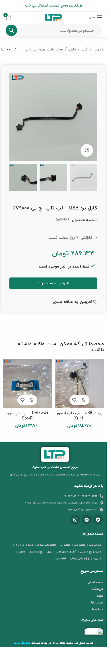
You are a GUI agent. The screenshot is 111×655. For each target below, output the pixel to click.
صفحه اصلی (95, 582)
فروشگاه (97, 589)
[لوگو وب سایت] (53, 17)
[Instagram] (75, 520)
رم (17, 545)
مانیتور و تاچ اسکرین (90, 551)
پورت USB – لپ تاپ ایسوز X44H (79, 415)
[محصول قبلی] (15, 49)
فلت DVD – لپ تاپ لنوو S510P (27, 415)
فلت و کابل (78, 49)
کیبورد (21, 551)
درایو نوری (27, 545)
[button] (84, 400)
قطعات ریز (65, 545)
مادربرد (97, 558)
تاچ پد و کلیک (36, 551)
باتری (49, 551)
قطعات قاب (79, 545)
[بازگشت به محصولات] (8, 49)
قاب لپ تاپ (95, 545)
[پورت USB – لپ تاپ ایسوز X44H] (79, 383)
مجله (100, 596)
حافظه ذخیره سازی (46, 545)
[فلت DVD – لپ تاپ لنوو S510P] (27, 383)
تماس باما (97, 603)
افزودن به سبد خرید (53, 283)
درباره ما (97, 609)
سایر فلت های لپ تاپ (43, 49)
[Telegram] (87, 520)
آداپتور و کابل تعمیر (66, 551)
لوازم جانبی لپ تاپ (80, 558)
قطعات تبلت (60, 558)
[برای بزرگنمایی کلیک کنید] (87, 150)
